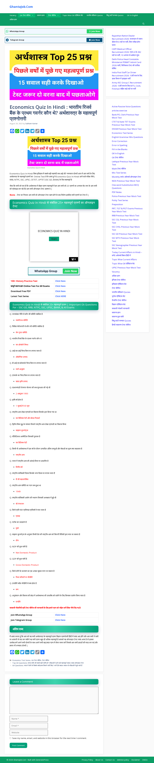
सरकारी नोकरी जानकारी (120, 308)
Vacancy (13, 15)
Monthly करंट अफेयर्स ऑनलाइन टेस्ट (126, 176)
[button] (143, 24)
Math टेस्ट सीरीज (119, 168)
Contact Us (110, 760)
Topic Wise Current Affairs (124, 259)
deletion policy (123, 760)
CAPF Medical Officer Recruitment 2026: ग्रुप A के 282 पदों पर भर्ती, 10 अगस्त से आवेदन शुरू (126, 52)
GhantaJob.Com (21, 7)
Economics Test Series (21, 660)
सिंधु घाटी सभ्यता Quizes (114, 15)
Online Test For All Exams (37, 286)
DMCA (144, 760)
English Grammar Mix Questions (127, 137)
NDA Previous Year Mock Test (126, 180)
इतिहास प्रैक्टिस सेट (119, 284)
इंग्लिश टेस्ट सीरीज (118, 279)
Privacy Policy (87, 760)
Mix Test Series (119, 172)
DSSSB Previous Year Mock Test (126, 129)
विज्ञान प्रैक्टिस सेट (119, 304)
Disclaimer (135, 760)
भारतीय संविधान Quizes (95, 15)
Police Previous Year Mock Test (126, 196)
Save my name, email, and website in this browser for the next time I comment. (49, 738)
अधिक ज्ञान (13, 19)
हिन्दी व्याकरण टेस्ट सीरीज (121, 324)
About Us (99, 760)
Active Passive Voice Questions (126, 106)
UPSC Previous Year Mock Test (126, 267)
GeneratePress (42, 760)
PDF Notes (117, 192)
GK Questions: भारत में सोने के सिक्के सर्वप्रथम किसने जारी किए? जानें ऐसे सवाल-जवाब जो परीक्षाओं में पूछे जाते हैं (47, 665)
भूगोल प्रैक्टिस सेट (118, 296)
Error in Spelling (119, 145)
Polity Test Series (120, 200)
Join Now (95, 31)
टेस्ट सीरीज (52, 15)
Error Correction (119, 141)
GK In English (132, 15)
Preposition (117, 204)
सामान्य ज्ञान (41, 15)
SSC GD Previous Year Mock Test (127, 233)
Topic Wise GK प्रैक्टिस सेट (72, 15)
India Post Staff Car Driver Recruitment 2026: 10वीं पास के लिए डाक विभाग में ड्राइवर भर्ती (127, 75)
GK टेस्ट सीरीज (25, 15)
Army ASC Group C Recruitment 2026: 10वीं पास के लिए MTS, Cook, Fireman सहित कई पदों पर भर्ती (127, 85)
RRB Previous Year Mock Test (125, 215)
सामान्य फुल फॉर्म (118, 316)
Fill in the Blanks (119, 149)
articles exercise (119, 110)
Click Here (60, 286)
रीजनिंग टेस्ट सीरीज (119, 300)
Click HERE (61, 296)
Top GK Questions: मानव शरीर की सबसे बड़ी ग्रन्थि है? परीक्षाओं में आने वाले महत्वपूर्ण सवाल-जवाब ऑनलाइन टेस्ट (48, 663)
